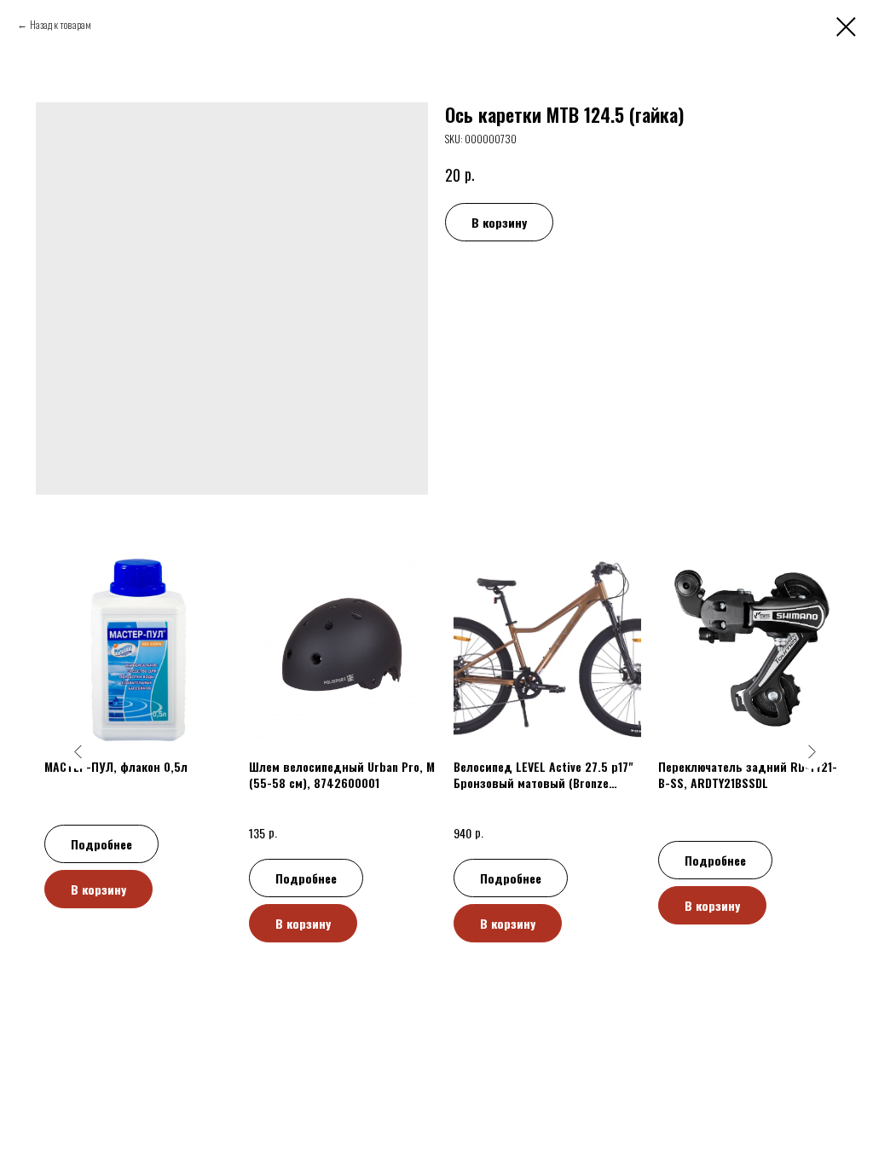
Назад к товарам (60, 24)
